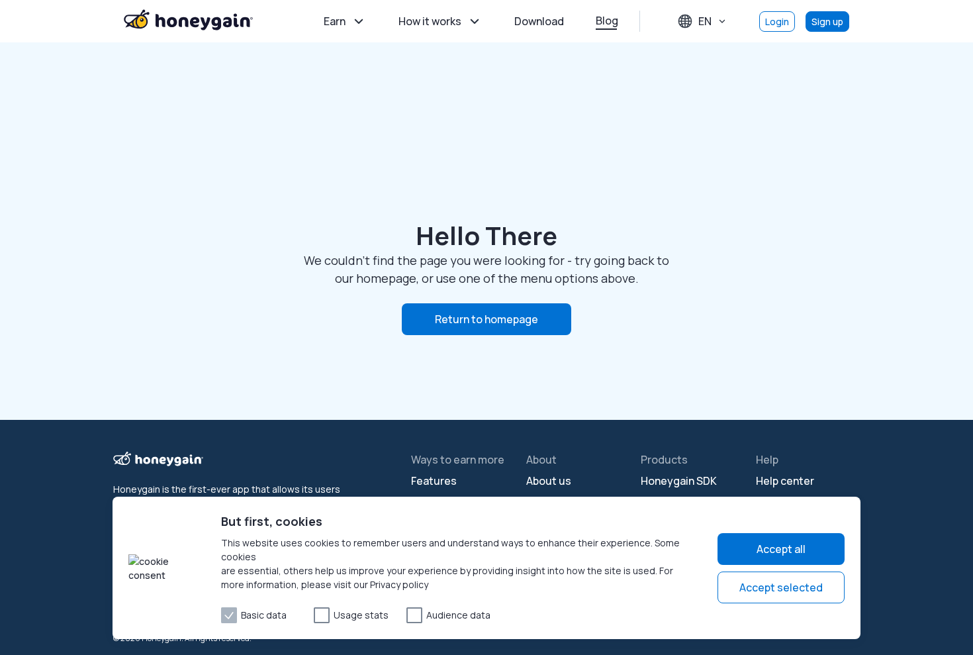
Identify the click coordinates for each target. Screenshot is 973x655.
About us (548, 481)
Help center (785, 481)
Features (434, 481)
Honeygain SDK (679, 481)
